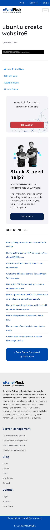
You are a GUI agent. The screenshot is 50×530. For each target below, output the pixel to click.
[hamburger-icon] (45, 10)
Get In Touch (27, 216)
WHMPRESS (30, 526)
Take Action (27, 125)
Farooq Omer (10, 42)
